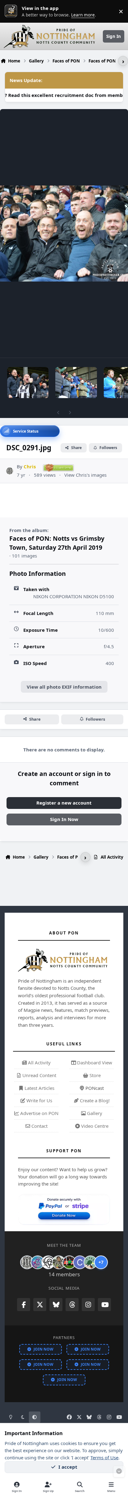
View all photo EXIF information (64, 687)
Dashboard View (94, 1062)
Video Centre (94, 1126)
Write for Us (38, 1100)
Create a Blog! (94, 1100)
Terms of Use (104, 1457)
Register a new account (64, 803)
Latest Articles (38, 1088)
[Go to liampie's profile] (69, 1262)
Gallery (94, 1113)
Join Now (43, 1349)
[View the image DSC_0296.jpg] (76, 382)
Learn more (12, 11)
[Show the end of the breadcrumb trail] (123, 61)
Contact (39, 1126)
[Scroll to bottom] (119, 1471)
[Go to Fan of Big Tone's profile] (59, 1262)
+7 (100, 1262)
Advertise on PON (38, 1113)
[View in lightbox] (64, 233)
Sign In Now (64, 819)
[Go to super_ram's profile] (48, 1262)
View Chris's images (85, 475)
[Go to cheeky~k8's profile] (37, 1262)
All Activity (39, 1062)
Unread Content (38, 1075)
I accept (67, 1467)
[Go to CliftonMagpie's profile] (80, 1262)
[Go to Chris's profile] (9, 471)
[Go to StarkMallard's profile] (90, 1262)
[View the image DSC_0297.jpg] (27, 382)
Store (94, 1075)
